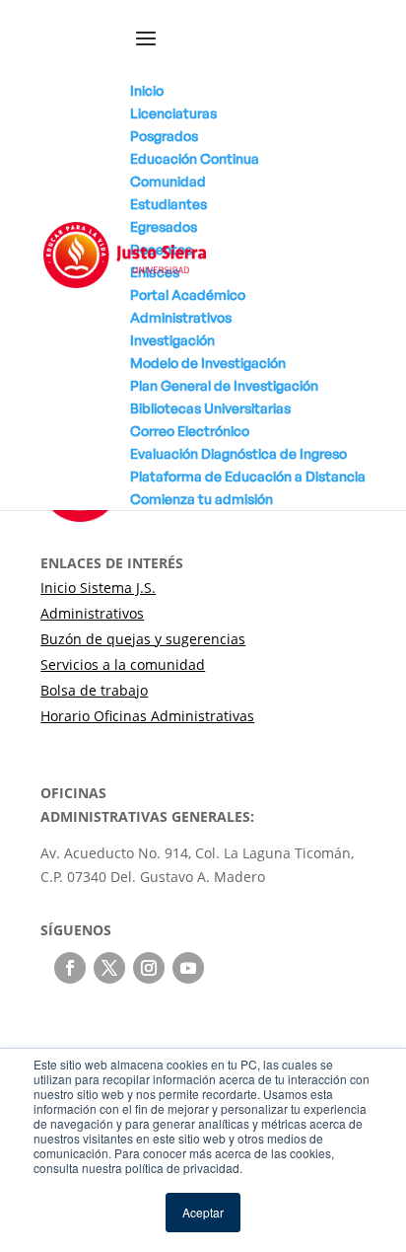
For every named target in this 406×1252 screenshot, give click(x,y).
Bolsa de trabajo (94, 690)
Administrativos (92, 613)
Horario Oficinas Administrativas (147, 715)
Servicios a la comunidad (122, 664)
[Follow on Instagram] (149, 968)
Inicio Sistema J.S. (98, 587)
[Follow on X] (109, 968)
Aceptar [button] (203, 1212)
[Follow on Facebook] (70, 968)
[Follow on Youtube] (188, 968)
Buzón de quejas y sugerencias (142, 638)
